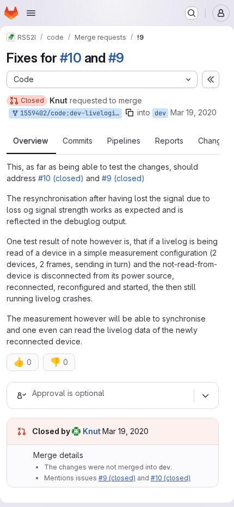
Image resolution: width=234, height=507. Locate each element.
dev (160, 113)
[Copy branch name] (129, 112)
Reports (169, 141)
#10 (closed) (61, 178)
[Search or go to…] (191, 13)
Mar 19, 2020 (193, 112)
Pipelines (123, 141)
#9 (116, 58)
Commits (78, 141)
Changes (214, 141)
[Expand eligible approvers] (205, 395)
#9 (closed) (123, 178)
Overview (30, 141)
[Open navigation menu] (31, 13)
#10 (71, 58)
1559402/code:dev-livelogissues (69, 113)
